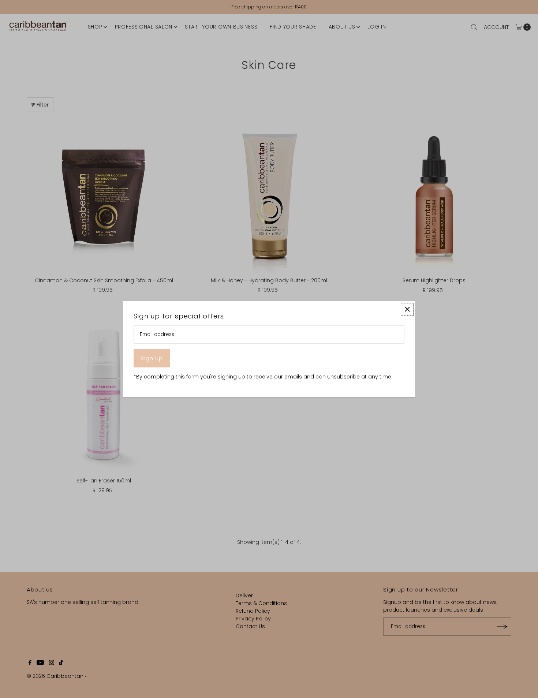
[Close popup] (407, 309)
